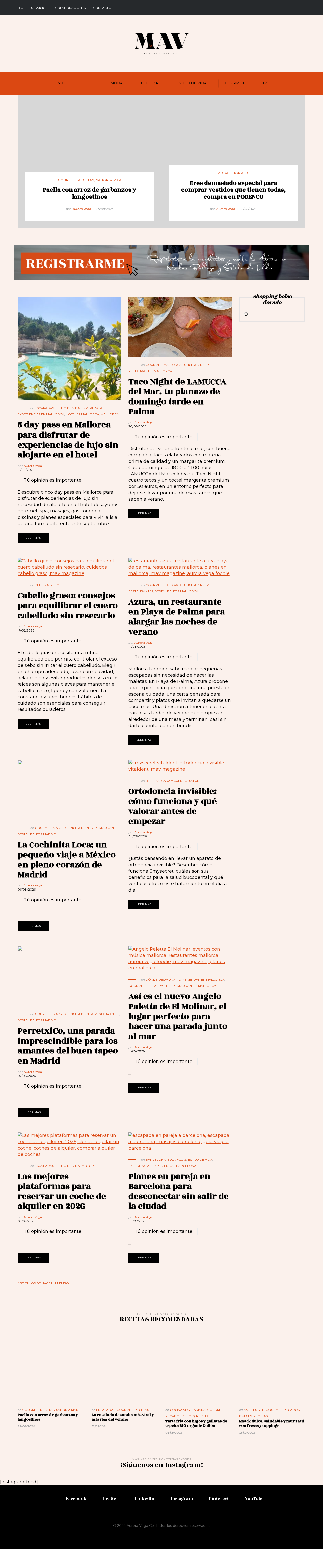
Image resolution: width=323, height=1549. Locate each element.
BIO (20, 8)
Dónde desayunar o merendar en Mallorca (185, 979)
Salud (194, 781)
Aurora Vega (81, 209)
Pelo (54, 585)
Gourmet (234, 83)
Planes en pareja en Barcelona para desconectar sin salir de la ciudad (178, 1191)
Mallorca (110, 414)
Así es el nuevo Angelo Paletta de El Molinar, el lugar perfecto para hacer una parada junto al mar (177, 1016)
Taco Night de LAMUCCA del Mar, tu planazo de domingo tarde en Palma (177, 396)
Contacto (102, 8)
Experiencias (93, 408)
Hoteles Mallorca (82, 414)
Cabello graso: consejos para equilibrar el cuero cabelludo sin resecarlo (68, 605)
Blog (87, 83)
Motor (88, 1166)
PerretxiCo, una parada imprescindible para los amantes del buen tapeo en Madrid (68, 1045)
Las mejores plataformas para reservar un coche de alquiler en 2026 (62, 1191)
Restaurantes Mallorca (150, 371)
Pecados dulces (180, 1416)
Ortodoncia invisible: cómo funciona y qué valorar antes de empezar (172, 806)
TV (264, 83)
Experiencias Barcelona (174, 1166)
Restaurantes (140, 591)
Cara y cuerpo (174, 781)
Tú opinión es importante (53, 480)
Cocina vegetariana (188, 1410)
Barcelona (156, 1159)
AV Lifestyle (254, 1410)
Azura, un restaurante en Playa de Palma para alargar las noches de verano (176, 616)
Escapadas (44, 408)
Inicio (62, 83)
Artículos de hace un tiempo (43, 1283)
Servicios (39, 8)
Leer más (33, 537)
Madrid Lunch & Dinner (73, 828)
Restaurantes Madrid (37, 834)
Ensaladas (105, 1410)
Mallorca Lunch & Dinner (186, 365)
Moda (117, 83)
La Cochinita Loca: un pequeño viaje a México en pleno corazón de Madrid (67, 859)
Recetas (86, 180)
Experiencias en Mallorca (41, 414)
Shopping (240, 173)
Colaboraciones (70, 8)
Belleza (149, 83)
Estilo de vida (191, 83)
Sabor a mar (108, 180)
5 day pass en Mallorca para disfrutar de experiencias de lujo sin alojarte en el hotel (68, 439)
